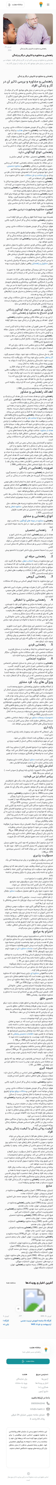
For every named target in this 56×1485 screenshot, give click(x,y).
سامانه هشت (17, 4)
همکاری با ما (43, 1387)
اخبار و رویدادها (41, 1383)
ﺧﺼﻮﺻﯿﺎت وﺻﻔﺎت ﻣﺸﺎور (42, 717)
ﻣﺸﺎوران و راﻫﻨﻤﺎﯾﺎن (40, 263)
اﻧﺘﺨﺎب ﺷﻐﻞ (28, 561)
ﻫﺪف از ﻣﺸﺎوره (47, 430)
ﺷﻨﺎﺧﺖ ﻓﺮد (31, 418)
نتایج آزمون (43, 1391)
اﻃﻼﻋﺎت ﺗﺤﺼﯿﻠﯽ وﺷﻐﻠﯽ (23, 1034)
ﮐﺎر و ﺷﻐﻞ (49, 357)
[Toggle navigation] (48, 4)
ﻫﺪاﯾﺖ (20, 130)
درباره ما (24, 1387)
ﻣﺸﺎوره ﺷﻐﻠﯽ (15, 506)
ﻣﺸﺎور (32, 759)
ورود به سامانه (21, 1383)
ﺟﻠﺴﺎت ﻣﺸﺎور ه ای (25, 948)
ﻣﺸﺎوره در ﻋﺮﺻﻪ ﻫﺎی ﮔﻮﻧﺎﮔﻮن (31, 520)
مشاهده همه (11, 1283)
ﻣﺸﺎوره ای (35, 973)
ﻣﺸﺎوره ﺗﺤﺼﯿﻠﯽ (13, 166)
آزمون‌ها (45, 1379)
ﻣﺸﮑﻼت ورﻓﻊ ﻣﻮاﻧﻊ (18, 1091)
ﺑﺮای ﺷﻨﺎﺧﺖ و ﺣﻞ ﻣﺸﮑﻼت (35, 175)
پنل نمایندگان (21, 1379)
